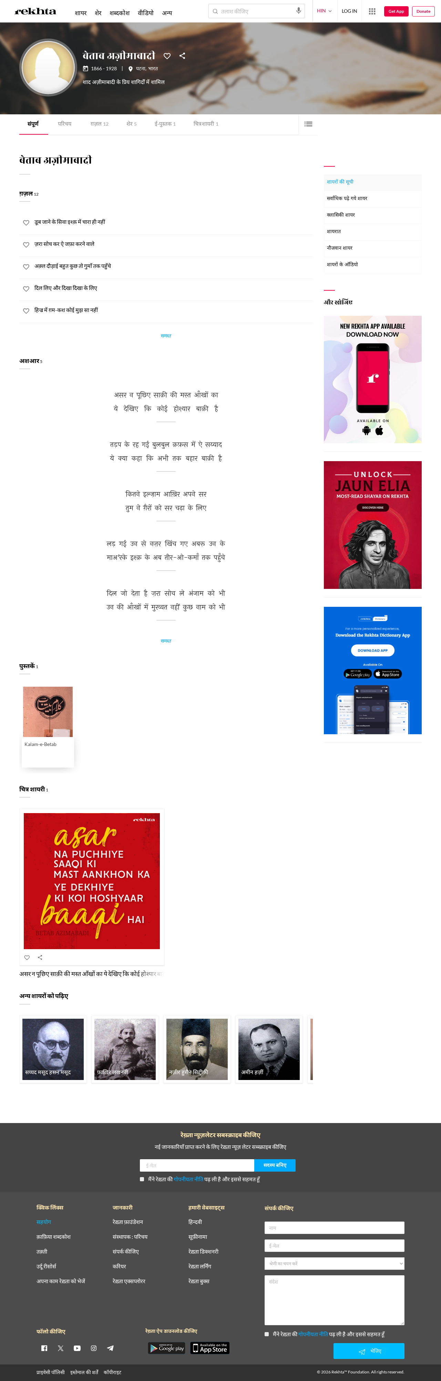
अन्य (167, 13)
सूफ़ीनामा (197, 1237)
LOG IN (349, 11)
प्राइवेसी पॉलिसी (51, 1372)
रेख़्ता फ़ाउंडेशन (128, 1222)
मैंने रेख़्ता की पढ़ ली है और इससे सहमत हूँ (204, 1179)
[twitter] (60, 1347)
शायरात (334, 232)
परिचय (64, 124)
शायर (80, 13)
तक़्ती (42, 1252)
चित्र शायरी (206, 124)
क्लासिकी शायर (341, 215)
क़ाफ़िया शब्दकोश (54, 1237)
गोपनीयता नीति (188, 1179)
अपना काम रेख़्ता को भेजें (61, 1281)
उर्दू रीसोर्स (46, 1266)
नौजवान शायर (339, 248)
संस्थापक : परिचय (130, 1237)
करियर (119, 1266)
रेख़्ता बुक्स (198, 1281)
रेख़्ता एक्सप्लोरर (129, 1281)
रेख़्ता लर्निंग (199, 1266)
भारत (153, 69)
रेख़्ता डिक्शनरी (203, 1252)
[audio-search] (298, 10)
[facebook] (44, 1347)
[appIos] (209, 1348)
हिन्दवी (195, 1222)
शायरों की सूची (340, 182)
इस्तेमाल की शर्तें (84, 1372)
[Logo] (35, 12)
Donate (423, 11)
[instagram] (93, 1347)
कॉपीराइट (112, 1372)
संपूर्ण (33, 124)
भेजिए (375, 1351)
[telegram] (110, 1347)
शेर (131, 124)
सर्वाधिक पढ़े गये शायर (347, 199)
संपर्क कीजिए (126, 1252)
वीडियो (146, 13)
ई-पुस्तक (165, 124)
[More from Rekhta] (372, 11)
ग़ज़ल (100, 124)
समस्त (166, 337)
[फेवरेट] (167, 55)
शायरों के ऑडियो (342, 265)
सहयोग (44, 1222)
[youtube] (77, 1347)
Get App (396, 11)
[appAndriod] (166, 1348)
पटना (140, 69)
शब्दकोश (120, 13)
